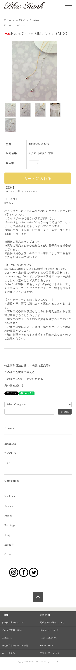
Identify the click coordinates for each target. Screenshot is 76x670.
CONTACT (45, 615)
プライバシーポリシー (51, 653)
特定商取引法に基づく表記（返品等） (27, 365)
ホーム (7, 20)
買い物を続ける (14, 385)
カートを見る (8, 653)
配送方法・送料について (52, 622)
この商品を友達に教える (19, 372)
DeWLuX (20, 20)
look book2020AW (48, 638)
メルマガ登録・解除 (12, 630)
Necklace (34, 20)
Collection (7, 638)
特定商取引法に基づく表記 (15, 645)
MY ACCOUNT (47, 645)
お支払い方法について (13, 622)
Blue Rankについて (49, 630)
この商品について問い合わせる (23, 379)
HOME (5, 615)
